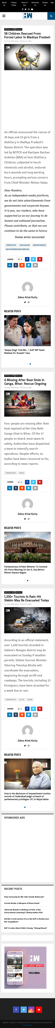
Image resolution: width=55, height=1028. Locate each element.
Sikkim (30, 699)
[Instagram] (31, 1010)
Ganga (21, 473)
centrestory (11, 245)
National (19, 29)
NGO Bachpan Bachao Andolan (17, 249)
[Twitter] (24, 1010)
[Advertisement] (27, 102)
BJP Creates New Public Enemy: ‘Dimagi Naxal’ (25, 928)
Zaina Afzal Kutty (13, 41)
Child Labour (25, 245)
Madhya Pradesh (39, 245)
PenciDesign (27, 1025)
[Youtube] (39, 1010)
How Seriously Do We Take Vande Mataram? (24, 897)
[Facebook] (16, 1010)
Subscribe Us (35, 4)
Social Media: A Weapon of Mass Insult (21, 903)
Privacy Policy (13, 4)
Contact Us (45, 4)
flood (21, 699)
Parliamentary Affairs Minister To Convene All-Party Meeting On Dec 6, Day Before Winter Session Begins (25, 569)
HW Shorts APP (9, 29)
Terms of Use (24, 4)
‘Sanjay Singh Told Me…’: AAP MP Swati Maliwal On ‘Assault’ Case (24, 351)
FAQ (52, 3)
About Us (4, 4)
